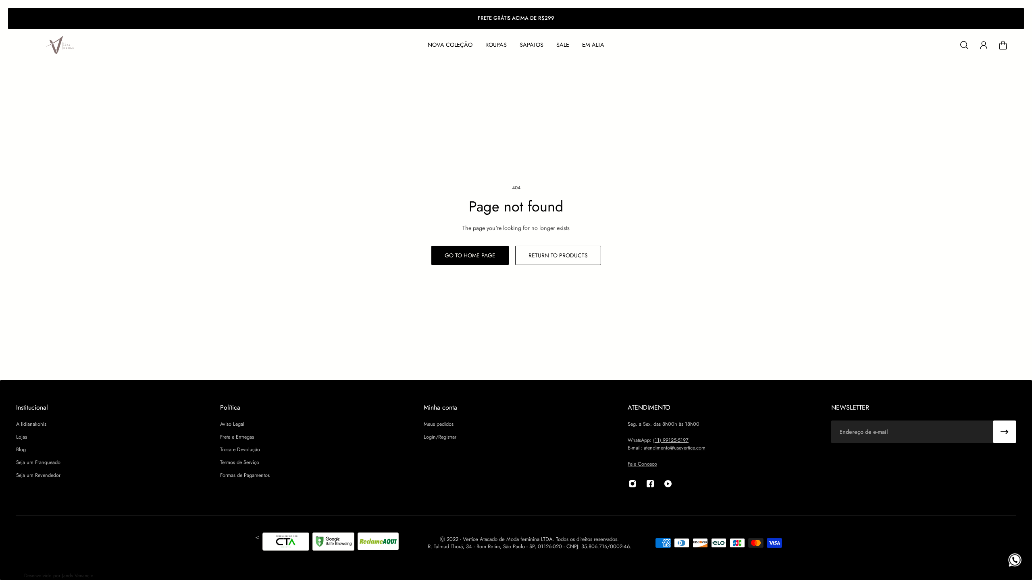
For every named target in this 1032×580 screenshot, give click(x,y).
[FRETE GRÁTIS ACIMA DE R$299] (516, 18)
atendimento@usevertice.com (674, 448)
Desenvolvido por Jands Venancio (59, 575)
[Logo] (60, 45)
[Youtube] (668, 484)
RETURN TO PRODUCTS (558, 255)
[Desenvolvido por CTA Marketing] (285, 542)
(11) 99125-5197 (671, 440)
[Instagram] (632, 484)
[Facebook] (650, 484)
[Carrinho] (1003, 45)
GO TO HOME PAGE (470, 255)
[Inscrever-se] (1004, 431)
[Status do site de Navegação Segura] (333, 542)
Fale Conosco (642, 464)
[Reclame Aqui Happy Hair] (378, 542)
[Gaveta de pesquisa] (964, 45)
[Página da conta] (983, 45)
